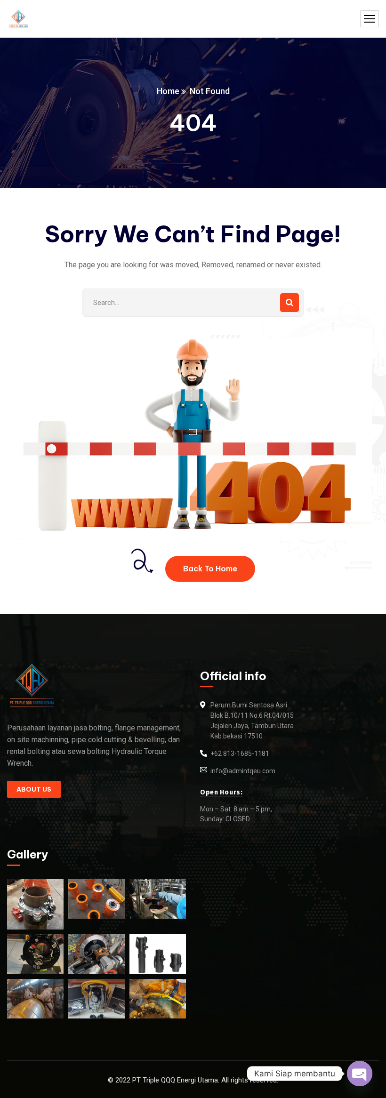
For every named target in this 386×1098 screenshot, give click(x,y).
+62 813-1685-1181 (239, 753)
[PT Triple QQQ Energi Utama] (18, 19)
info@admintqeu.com (242, 771)
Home (168, 91)
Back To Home (210, 568)
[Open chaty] (359, 1073)
